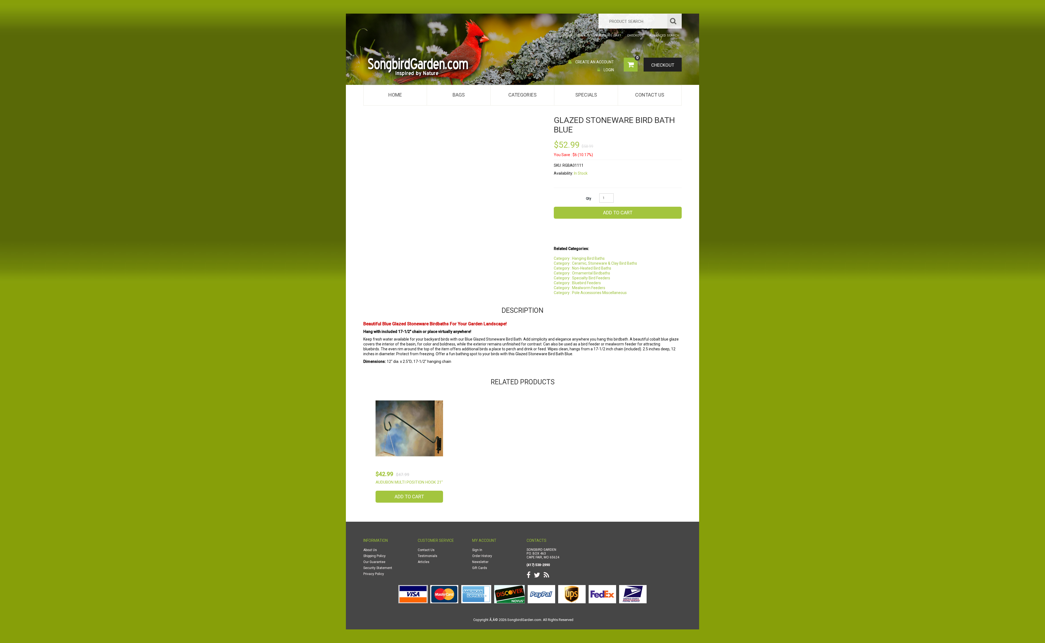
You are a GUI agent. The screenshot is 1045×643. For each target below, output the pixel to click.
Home (395, 95)
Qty (588, 198)
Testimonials (427, 556)
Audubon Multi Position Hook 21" (409, 482)
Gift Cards (479, 568)
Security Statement (377, 568)
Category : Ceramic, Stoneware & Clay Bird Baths (595, 263)
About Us (370, 550)
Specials (586, 95)
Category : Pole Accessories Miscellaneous (590, 292)
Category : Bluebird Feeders (577, 283)
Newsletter (480, 562)
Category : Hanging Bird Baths (579, 258)
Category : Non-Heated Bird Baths (582, 268)
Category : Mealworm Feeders (579, 288)
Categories (522, 95)
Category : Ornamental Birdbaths (582, 273)
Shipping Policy (374, 556)
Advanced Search (664, 35)
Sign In (477, 550)
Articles (423, 562)
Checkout (662, 65)
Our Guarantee (374, 562)
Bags (459, 95)
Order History (482, 556)
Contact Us (649, 95)
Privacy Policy (373, 574)
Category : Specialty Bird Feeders (582, 278)
